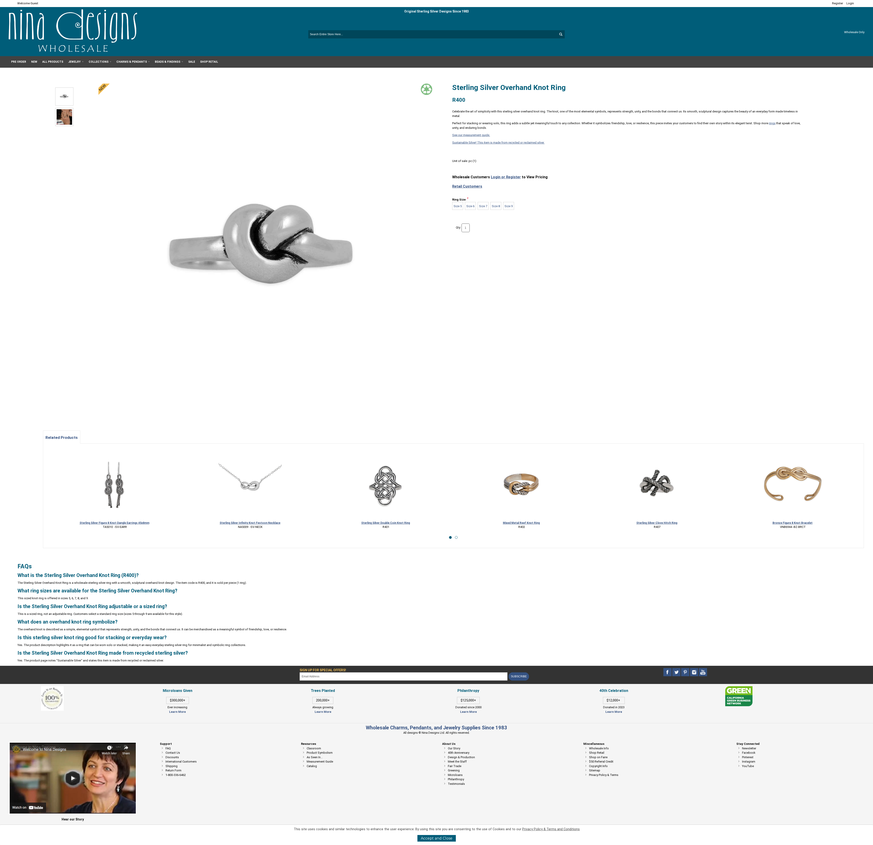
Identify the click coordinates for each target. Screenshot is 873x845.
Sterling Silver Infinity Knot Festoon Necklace (250, 522)
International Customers (181, 761)
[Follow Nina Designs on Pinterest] (685, 672)
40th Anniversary (458, 752)
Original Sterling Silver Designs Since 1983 (436, 11)
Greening (454, 770)
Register (837, 3)
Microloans (455, 775)
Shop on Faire (598, 757)
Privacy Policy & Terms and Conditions (551, 829)
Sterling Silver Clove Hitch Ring (656, 522)
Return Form (173, 770)
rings (772, 123)
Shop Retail (596, 752)
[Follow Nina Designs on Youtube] (703, 672)
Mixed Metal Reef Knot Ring (521, 522)
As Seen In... (315, 757)
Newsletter (749, 748)
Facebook (748, 752)
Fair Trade (454, 766)
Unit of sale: (460, 161)
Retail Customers (467, 186)
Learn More (177, 711)
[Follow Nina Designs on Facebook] (667, 672)
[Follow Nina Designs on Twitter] (676, 672)
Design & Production (461, 757)
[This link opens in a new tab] (739, 688)
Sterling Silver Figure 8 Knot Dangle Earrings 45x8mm (114, 522)
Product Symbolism (320, 752)
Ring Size (459, 199)
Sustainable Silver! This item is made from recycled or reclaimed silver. (498, 142)
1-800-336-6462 (176, 775)
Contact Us (173, 752)
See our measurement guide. (471, 135)
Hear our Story (73, 819)
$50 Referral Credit (601, 761)
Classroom (314, 748)
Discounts (172, 757)
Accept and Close (436, 838)
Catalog (312, 766)
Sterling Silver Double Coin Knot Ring (385, 522)
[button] (450, 537)
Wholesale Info (599, 748)
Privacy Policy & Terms (603, 775)
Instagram (748, 761)
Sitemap (594, 770)
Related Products (61, 437)
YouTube (748, 766)
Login (850, 3)
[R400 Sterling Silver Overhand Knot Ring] (64, 96)
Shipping (172, 766)
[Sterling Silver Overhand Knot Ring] (64, 117)
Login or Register (506, 177)
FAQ (168, 748)
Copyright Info (598, 766)
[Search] (561, 34)
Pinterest (747, 757)
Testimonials (456, 783)
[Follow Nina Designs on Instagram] (694, 672)
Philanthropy (456, 779)
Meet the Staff (457, 761)
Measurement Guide (320, 761)
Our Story (454, 748)
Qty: (458, 227)
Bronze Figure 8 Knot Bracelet (793, 522)
